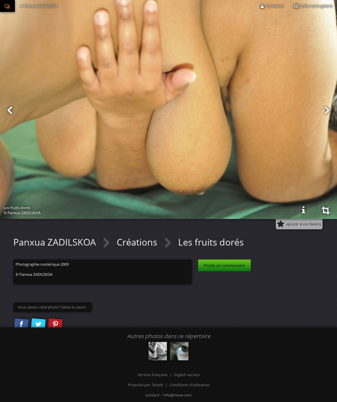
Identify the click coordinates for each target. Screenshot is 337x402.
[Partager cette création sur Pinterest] (55, 324)
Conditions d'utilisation (189, 384)
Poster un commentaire (224, 265)
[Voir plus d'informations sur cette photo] (303, 210)
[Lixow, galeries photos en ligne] (7, 6)
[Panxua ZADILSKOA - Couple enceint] (158, 351)
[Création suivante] (327, 110)
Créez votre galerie (315, 5)
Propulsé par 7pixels (145, 384)
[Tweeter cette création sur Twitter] (38, 324)
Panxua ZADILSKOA (55, 242)
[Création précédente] (10, 110)
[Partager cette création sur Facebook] (21, 324)
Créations (138, 242)
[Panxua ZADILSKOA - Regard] (179, 351)
